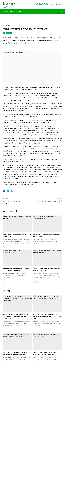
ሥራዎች (15, 11)
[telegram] (12, 191)
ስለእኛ (20, 11)
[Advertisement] (32, 17)
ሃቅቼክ (10, 11)
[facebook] (4, 191)
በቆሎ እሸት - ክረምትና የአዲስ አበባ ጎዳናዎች (49, 201)
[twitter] (8, 191)
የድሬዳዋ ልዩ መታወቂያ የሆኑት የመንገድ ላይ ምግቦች (15, 202)
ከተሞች (6, 11)
